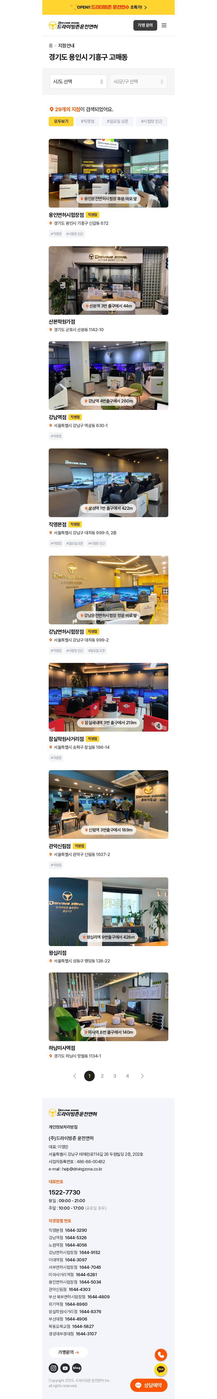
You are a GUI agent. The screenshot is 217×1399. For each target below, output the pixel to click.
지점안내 (66, 45)
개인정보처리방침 (63, 1127)
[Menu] (164, 25)
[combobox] (78, 81)
